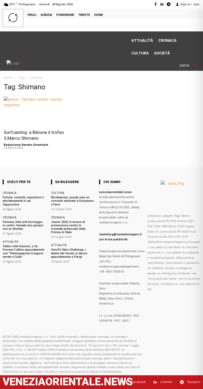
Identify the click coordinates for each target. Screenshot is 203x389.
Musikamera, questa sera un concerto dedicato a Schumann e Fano (72, 201)
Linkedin (166, 382)
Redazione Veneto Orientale (26, 145)
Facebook (139, 382)
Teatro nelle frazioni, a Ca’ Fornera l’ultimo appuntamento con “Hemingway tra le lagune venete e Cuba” (24, 252)
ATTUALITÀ (10, 241)
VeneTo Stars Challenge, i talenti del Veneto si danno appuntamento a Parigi (69, 253)
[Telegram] (168, 4)
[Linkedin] (162, 4)
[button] (189, 65)
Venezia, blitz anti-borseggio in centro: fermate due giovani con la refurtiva (23, 225)
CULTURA (57, 192)
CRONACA (9, 192)
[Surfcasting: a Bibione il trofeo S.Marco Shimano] (34, 111)
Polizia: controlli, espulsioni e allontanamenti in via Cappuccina (23, 201)
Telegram (193, 382)
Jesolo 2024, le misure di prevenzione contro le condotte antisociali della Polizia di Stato (68, 227)
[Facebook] (155, 4)
